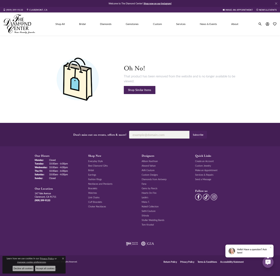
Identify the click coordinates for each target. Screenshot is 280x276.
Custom (157, 24)
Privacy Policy (187, 261)
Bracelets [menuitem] (92, 188)
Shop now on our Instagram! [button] (158, 3)
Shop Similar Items (139, 90)
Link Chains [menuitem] (93, 197)
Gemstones (132, 24)
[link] (13, 9)
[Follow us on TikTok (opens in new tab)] (206, 197)
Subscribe (198, 134)
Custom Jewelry (203, 165)
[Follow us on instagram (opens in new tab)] (214, 197)
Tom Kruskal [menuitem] (148, 224)
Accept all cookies (45, 268)
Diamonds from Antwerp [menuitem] (154, 179)
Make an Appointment (206, 170)
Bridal (82, 24)
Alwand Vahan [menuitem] (149, 165)
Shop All (60, 24)
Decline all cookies (23, 268)
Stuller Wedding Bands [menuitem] (153, 220)
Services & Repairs (204, 174)
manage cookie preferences (31, 262)
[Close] (276, 3)
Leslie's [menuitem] (145, 197)
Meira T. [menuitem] (146, 201)
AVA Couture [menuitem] (148, 170)
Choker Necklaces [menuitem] (97, 206)
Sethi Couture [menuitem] (148, 211)
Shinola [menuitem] (145, 215)
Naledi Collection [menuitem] (150, 206)
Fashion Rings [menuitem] (95, 179)
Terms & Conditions (207, 261)
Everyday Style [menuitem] (95, 161)
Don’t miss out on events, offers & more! (100, 134)
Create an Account (204, 161)
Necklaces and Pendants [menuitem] (100, 183)
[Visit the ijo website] (132, 244)
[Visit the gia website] (147, 244)
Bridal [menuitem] (91, 170)
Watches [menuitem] (92, 192)
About (234, 24)
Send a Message (203, 179)
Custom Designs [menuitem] (150, 174)
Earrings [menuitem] (92, 174)
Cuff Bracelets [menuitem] (95, 201)
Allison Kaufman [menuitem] (150, 161)
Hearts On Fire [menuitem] (149, 192)
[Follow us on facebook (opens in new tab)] (198, 197)
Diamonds (105, 24)
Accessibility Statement (232, 261)
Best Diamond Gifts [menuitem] (98, 165)
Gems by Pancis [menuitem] (149, 188)
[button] (260, 24)
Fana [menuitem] (144, 183)
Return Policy (170, 261)
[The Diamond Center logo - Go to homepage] (19, 23)
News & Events (208, 24)
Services (181, 24)
